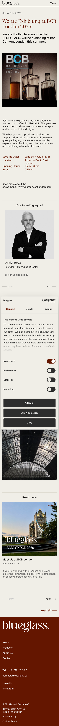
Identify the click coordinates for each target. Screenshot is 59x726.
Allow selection (29, 413)
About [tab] (48, 309)
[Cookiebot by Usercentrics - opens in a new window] (42, 301)
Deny (29, 422)
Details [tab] (29, 309)
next (48, 286)
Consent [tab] (10, 309)
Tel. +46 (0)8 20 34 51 (15, 670)
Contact (6, 658)
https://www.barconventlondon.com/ (31, 186)
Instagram (8, 688)
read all (46, 610)
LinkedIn (7, 683)
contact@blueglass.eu (14, 675)
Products (7, 647)
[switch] (51, 370)
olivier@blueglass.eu (16, 274)
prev (11, 286)
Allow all (29, 403)
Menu (53, 3)
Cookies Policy (9, 721)
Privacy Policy (9, 716)
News (5, 642)
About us (7, 652)
